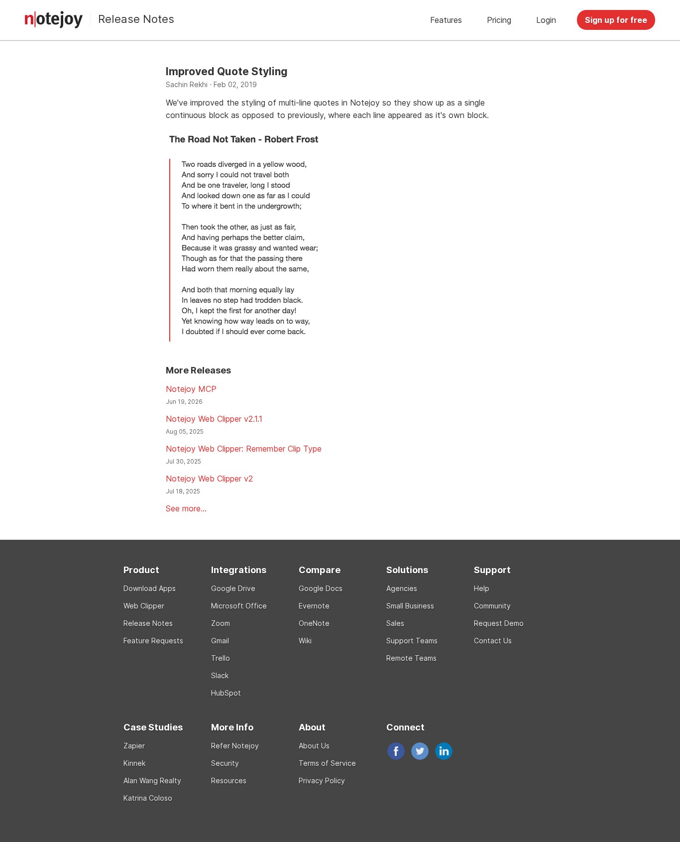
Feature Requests (153, 640)
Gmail (220, 640)
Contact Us (493, 640)
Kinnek (134, 763)
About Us (314, 745)
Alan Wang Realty (152, 780)
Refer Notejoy (235, 745)
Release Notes (136, 18)
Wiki (305, 640)
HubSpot (226, 693)
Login (546, 20)
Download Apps (149, 588)
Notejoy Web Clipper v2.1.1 (214, 419)
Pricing (499, 20)
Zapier (134, 745)
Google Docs (320, 588)
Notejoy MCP (191, 389)
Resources (228, 780)
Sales (395, 623)
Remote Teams (411, 658)
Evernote (314, 605)
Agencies (401, 588)
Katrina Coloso (147, 798)
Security (225, 763)
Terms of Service (327, 763)
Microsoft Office (239, 605)
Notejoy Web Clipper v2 (209, 478)
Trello (220, 658)
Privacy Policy (322, 780)
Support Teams (412, 640)
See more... (186, 508)
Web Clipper (143, 605)
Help (481, 588)
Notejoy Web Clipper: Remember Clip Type (244, 449)
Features (446, 20)
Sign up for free (616, 20)
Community (492, 605)
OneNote (314, 623)
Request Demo (499, 623)
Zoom (220, 623)
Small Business (410, 605)
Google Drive (233, 588)
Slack (219, 675)
